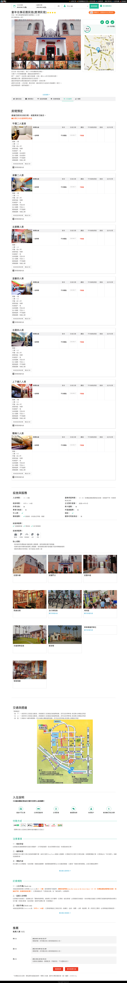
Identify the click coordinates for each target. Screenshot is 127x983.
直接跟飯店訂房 (83, 1)
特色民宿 (92, 1)
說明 (69, 99)
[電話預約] (112, 22)
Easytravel (66, 981)
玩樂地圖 (116, 1)
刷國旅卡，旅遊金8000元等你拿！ (103, 12)
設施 (43, 99)
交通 (56, 99)
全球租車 (100, 1)
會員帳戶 (124, 1)
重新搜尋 (94, 6)
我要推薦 (58, 969)
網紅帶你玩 (108, 1)
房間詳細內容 (19, 167)
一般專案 (36, 135)
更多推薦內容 (71, 969)
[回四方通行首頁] (3, 1)
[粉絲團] (107, 22)
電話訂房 (27, 164)
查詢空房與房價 (18, 164)
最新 (19, 99)
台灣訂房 (73, 1)
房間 (31, 99)
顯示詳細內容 (53, 613)
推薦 (79, 99)
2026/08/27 (73, 135)
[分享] (102, 22)
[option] (29, 564)
